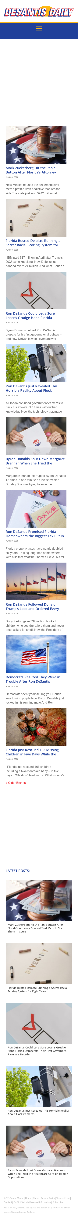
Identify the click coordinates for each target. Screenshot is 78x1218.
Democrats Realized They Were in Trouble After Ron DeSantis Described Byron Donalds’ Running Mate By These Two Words (34, 683)
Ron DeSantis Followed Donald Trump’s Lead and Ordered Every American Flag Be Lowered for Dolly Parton (35, 611)
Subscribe (57, 1202)
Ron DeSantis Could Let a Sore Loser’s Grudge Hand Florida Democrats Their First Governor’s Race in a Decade (33, 320)
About (36, 1198)
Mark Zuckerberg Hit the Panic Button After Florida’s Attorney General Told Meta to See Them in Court (33, 174)
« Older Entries (16, 782)
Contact (8, 1202)
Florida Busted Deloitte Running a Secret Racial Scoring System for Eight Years (33, 245)
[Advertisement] (39, 85)
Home (28, 1198)
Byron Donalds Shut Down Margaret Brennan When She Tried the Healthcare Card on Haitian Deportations (35, 465)
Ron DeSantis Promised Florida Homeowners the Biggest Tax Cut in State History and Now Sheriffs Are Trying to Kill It (35, 538)
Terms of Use (63, 1198)
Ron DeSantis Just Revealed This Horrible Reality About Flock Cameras (32, 390)
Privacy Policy (48, 1198)
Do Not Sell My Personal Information (32, 1202)
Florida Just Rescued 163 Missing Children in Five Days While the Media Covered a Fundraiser (32, 754)
